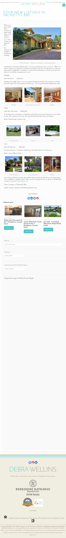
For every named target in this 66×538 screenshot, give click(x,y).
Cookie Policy (23, 476)
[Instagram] (37, 197)
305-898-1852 (49, 2)
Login (22, 526)
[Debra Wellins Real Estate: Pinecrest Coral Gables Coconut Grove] (33, 3)
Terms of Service (33, 476)
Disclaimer (42, 476)
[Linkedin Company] (36, 462)
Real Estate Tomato (50, 526)
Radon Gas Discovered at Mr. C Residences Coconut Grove (13, 222)
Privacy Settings (50, 476)
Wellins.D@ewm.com (59, 2)
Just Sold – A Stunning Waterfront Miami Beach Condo (52, 223)
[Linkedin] (31, 197)
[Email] (34, 197)
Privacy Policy (14, 476)
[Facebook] (28, 197)
